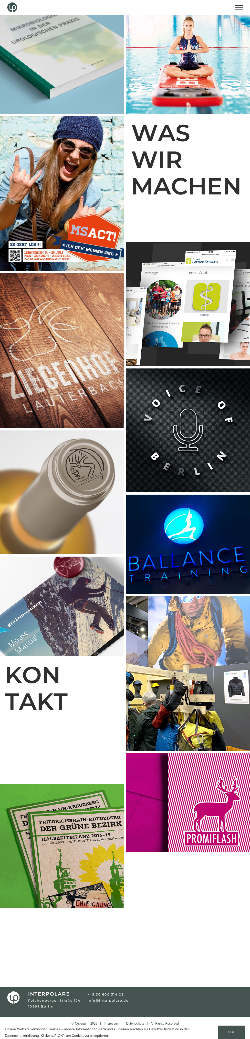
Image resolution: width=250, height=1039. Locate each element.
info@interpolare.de (108, 1000)
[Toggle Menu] (239, 7)
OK (231, 1032)
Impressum (112, 1023)
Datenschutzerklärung (22, 1036)
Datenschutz (135, 1023)
